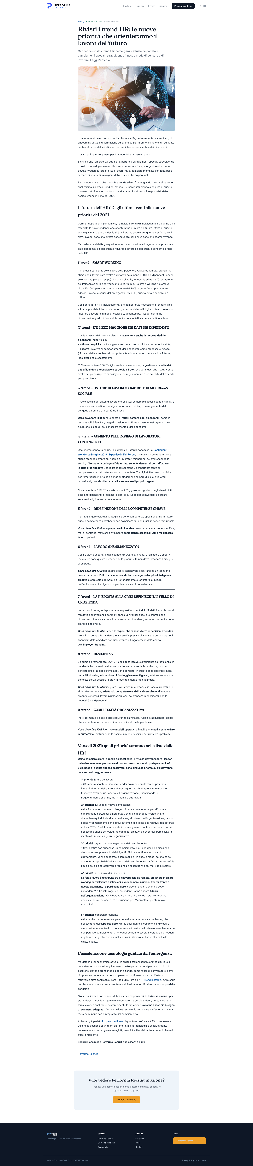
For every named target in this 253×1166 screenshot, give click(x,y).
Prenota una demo (183, 6)
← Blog (81, 21)
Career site (103, 1147)
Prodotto (127, 6)
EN (204, 6)
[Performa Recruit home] (58, 6)
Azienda (163, 6)
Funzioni (140, 6)
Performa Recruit (88, 1053)
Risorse (151, 6)
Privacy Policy (188, 1160)
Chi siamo (139, 1138)
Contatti (138, 1147)
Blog (137, 1143)
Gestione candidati (106, 1143)
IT (200, 6)
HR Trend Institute (150, 979)
